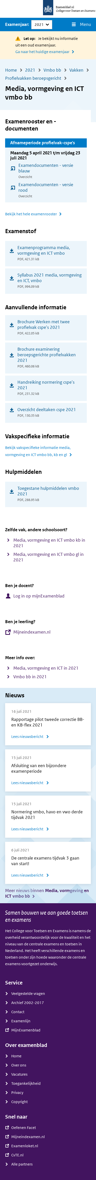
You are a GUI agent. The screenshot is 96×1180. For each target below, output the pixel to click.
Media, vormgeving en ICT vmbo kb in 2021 (49, 543)
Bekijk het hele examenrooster (31, 214)
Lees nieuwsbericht (30, 737)
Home (16, 1056)
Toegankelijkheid (26, 1083)
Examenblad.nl (65, 7)
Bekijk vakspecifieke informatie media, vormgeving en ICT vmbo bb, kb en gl (38, 451)
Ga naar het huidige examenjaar (42, 52)
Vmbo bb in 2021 (30, 677)
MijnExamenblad (25, 1030)
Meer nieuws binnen (47, 893)
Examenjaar (16, 24)
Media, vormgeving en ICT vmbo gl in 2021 (48, 557)
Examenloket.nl (24, 1146)
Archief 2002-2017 (27, 1002)
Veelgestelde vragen (28, 993)
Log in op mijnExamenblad (39, 596)
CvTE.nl (17, 1155)
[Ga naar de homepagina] (48, 9)
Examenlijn (20, 1021)
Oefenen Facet (23, 1127)
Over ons (18, 1065)
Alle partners (22, 1164)
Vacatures (19, 1074)
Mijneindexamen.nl (31, 632)
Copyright (19, 1102)
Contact (17, 1012)
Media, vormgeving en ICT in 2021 (46, 668)
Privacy (17, 1092)
